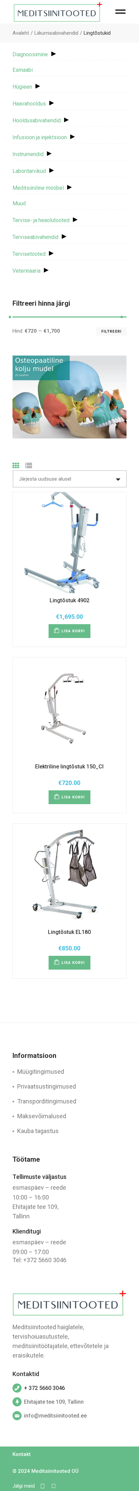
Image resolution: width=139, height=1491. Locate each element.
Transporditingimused (46, 1101)
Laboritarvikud (29, 171)
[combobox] (70, 478)
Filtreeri (111, 331)
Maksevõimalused (41, 1116)
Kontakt (21, 1454)
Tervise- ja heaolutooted (41, 220)
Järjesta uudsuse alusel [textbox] (45, 479)
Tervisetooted (29, 254)
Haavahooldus (29, 103)
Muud (19, 203)
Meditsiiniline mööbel (38, 188)
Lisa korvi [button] (73, 631)
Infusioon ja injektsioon (39, 137)
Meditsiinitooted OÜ (55, 1471)
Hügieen (22, 87)
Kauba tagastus (38, 1130)
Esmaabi (22, 70)
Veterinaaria (26, 271)
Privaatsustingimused (46, 1086)
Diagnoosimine (30, 54)
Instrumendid (28, 154)
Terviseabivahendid (35, 237)
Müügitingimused (40, 1071)
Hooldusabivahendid (36, 120)
